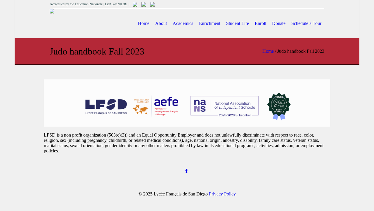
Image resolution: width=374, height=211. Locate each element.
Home (268, 51)
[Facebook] (186, 170)
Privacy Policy (222, 193)
